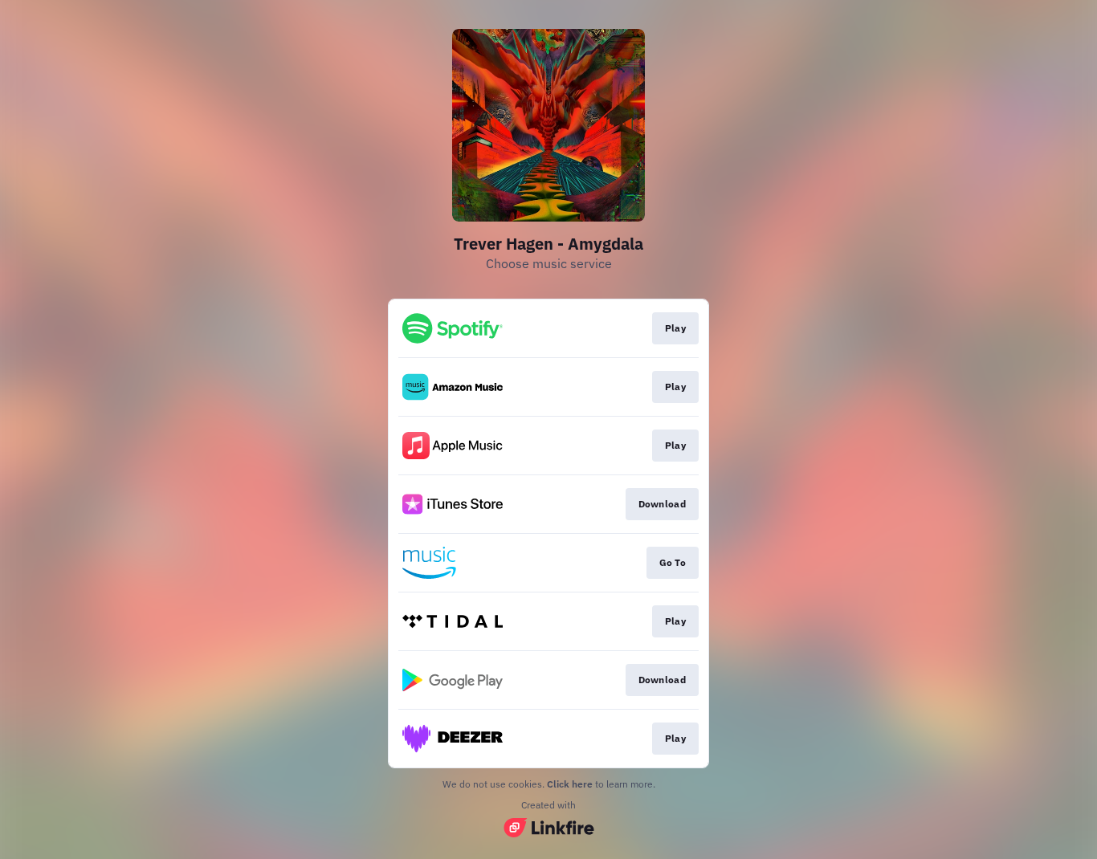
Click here (570, 784)
